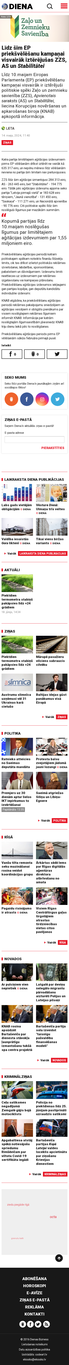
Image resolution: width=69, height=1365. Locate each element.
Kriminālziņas (18, 1076)
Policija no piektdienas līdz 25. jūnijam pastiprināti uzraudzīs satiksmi (51, 1108)
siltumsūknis (47, 1242)
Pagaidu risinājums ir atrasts (17, 910)
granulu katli (17, 1238)
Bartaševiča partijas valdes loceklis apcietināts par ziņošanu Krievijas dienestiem (51, 1152)
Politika (12, 733)
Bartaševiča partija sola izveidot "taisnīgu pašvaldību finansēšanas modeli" (51, 1036)
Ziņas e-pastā (35, 1300)
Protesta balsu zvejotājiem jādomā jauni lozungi (51, 763)
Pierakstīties (52, 448)
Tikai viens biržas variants (50, 541)
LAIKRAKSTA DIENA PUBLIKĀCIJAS (34, 479)
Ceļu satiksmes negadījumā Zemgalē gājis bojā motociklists (16, 1108)
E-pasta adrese (14, 432)
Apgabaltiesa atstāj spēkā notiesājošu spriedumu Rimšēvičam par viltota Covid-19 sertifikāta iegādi (17, 1150)
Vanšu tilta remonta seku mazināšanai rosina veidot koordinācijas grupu (17, 868)
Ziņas (7, 142)
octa (53, 1217)
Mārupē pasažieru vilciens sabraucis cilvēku (50, 661)
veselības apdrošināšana (30, 1226)
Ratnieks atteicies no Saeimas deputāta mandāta (16, 763)
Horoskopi (34, 1286)
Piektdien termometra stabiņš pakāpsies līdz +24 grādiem (17, 601)
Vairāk (11, 553)
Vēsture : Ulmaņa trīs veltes (50, 509)
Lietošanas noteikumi (35, 1344)
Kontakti (34, 1314)
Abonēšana (34, 1278)
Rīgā (8, 837)
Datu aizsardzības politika (34, 1349)
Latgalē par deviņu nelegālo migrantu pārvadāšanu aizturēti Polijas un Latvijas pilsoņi (51, 992)
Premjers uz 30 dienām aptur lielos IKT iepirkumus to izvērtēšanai (16, 799)
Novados (13, 959)
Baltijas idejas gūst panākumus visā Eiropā (51, 698)
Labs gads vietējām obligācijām (17, 507)
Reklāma (34, 1307)
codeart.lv (41, 1354)
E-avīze (34, 1293)
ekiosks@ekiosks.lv (34, 1359)
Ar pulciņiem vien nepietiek (15, 986)
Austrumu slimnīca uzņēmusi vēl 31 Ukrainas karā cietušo (16, 700)
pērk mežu (33, 1207)
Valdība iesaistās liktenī (16, 541)
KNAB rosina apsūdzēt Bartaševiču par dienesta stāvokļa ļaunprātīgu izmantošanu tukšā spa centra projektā (17, 1038)
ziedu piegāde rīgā (18, 1204)
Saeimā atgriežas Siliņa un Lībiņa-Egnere (49, 797)
